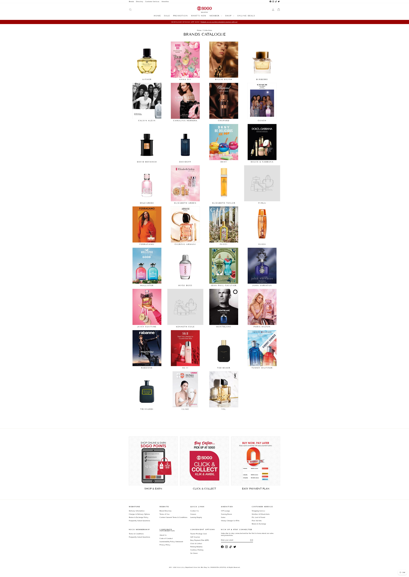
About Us (163, 535)
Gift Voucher (195, 537)
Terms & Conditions (136, 534)
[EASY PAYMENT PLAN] (255, 461)
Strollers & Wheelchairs (261, 514)
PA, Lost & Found (258, 517)
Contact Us (194, 511)
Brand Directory (165, 511)
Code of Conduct (166, 538)
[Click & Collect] (204, 461)
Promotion (180, 16)
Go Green (194, 553)
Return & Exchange (259, 524)
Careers (193, 514)
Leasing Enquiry (196, 517)
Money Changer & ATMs (230, 521)
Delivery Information (136, 511)
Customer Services (152, 1)
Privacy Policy (165, 545)
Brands (131, 1)
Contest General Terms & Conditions (173, 517)
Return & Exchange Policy (138, 517)
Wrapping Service (258, 511)
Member (215, 16)
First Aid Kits (257, 521)
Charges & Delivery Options (139, 514)
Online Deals (246, 16)
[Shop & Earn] (153, 461)
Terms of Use (164, 514)
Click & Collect (196, 543)
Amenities (165, 1)
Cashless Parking (196, 550)
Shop (229, 16)
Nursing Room (226, 514)
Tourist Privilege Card (198, 534)
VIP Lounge (225, 511)
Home (157, 16)
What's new (198, 16)
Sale (167, 16)
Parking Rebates (196, 547)
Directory (139, 1)
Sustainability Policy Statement (171, 542)
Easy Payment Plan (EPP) (199, 540)
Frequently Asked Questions (139, 521)
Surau (223, 517)
